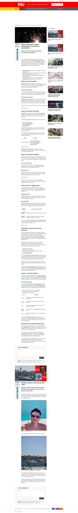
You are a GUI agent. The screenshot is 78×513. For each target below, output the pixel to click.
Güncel (29, 4)
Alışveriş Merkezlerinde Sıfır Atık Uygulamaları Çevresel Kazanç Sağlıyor (37, 8)
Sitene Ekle (47, 508)
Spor (37, 4)
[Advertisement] (39, 17)
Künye (29, 508)
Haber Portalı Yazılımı (19, 511)
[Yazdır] (17, 58)
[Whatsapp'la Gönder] (17, 54)
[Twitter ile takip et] (55, 509)
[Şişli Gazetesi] (20, 4)
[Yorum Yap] (17, 59)
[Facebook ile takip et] (53, 509)
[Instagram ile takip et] (60, 509)
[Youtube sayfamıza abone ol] (57, 509)
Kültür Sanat (41, 4)
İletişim (32, 508)
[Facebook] (17, 49)
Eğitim (46, 4)
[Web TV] (60, 0)
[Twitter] (17, 51)
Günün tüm (60, 8)
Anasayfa (26, 508)
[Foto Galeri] (62, 0)
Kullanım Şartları (42, 508)
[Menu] (53, 4)
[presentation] (18, 8)
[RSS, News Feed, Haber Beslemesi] (62, 509)
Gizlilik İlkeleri (36, 508)
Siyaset (33, 4)
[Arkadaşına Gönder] (17, 56)
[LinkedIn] (17, 53)
